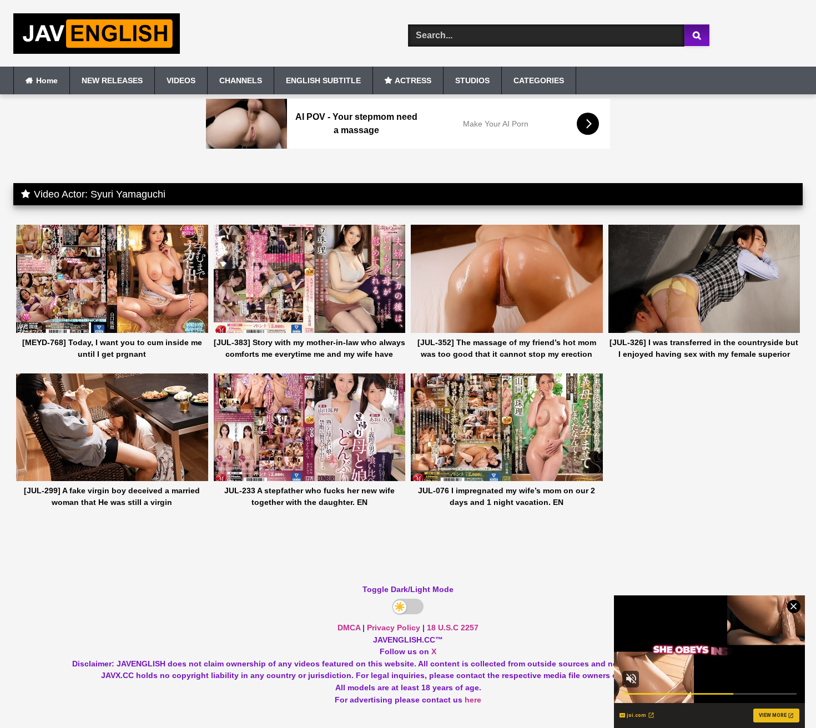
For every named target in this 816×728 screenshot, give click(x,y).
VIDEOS (181, 80)
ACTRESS (413, 80)
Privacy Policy (393, 627)
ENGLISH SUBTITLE (323, 80)
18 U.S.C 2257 (452, 627)
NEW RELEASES (112, 80)
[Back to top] (781, 695)
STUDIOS (472, 80)
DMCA (349, 627)
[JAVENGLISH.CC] (96, 35)
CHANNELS (240, 80)
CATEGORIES (538, 80)
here (473, 699)
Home (47, 80)
